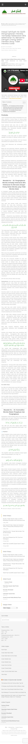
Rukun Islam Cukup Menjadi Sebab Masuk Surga (12, 689)
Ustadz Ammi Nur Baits (6, 665)
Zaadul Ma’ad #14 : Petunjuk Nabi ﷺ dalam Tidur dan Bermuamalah (13, 532)
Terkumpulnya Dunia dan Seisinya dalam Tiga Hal (12, 683)
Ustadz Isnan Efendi (12, 50)
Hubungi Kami (11, 727)
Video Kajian (4, 674)
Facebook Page (14, 728)
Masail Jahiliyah (4, 50)
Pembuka (5, 104)
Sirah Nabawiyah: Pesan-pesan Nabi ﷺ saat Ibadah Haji (13, 692)
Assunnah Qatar (8, 48)
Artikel (3, 48)
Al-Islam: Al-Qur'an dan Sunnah (12, 680)
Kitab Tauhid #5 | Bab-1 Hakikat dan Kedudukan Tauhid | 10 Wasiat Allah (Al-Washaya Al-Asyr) (13, 525)
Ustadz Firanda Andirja (6, 668)
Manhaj (19, 48)
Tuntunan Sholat (8, 582)
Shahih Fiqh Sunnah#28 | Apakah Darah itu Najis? (13, 543)
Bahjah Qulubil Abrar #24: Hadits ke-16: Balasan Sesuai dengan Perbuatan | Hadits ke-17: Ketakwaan (13, 696)
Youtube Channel (19, 727)
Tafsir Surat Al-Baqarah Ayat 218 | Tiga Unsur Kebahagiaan (13, 538)
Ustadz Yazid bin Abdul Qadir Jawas (9, 671)
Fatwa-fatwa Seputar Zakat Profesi (11, 586)
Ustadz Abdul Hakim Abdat (7, 652)
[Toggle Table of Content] (23, 102)
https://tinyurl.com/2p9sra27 (15, 98)
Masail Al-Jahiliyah (7, 508)
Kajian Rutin (14, 48)
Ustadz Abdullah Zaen (6, 659)
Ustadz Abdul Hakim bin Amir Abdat (9, 655)
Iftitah (6, 727)
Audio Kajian (4, 649)
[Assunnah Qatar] (14, 14)
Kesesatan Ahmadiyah (8, 589)
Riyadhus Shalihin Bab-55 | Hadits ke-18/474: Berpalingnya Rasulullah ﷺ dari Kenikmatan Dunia (14, 519)
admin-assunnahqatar (7, 46)
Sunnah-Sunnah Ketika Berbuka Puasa (12, 597)
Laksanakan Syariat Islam (9, 593)
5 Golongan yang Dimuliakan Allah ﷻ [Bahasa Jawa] (12, 686)
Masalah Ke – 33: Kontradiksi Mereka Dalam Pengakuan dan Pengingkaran (12, 111)
